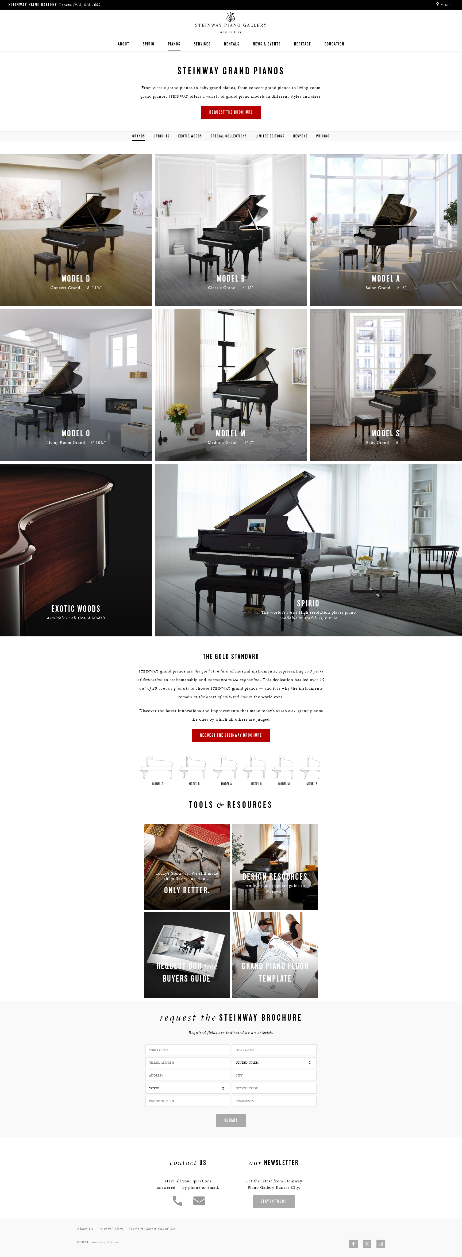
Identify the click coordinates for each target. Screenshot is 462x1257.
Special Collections (229, 136)
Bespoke (300, 136)
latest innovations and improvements (202, 711)
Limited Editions (270, 136)
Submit (231, 1120)
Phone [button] (177, 1201)
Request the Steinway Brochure (231, 735)
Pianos (174, 44)
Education (334, 44)
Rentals (232, 44)
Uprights (162, 136)
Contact (199, 1201)
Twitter (367, 1244)
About (123, 44)
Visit (446, 5)
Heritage (302, 44)
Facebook (353, 1244)
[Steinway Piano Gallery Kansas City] (231, 19)
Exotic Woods (190, 136)
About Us (85, 1228)
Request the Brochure (231, 112)
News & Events (267, 44)
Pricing (323, 136)
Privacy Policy (110, 1228)
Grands (138, 136)
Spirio (149, 44)
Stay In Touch (274, 1201)
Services (202, 44)
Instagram (380, 1244)
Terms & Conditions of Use (152, 1228)
